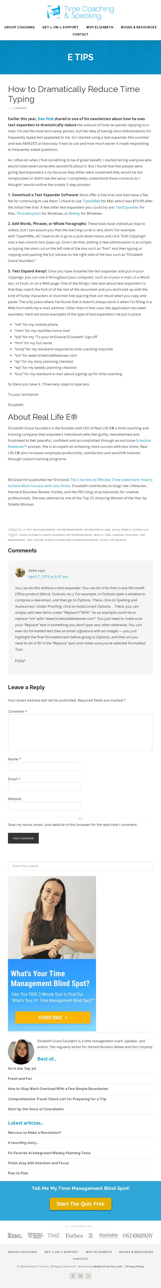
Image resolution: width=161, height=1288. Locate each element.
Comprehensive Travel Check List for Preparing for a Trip (57, 1099)
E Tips (27, 529)
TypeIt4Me (91, 200)
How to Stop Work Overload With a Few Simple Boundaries (58, 1089)
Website (14, 798)
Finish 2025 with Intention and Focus (38, 1163)
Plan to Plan (18, 1173)
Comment (17, 711)
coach (23, 535)
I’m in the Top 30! (22, 1069)
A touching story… (23, 1143)
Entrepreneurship (70, 529)
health (98, 535)
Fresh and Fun (20, 1079)
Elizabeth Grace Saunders (47, 535)
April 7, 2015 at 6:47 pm (48, 576)
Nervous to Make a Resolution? (34, 1133)
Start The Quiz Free (81, 1204)
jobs (108, 535)
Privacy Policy (135, 1266)
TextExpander (127, 207)
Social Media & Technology (130, 529)
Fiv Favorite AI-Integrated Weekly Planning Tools (49, 1153)
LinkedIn (118, 535)
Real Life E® (80, 12)
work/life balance (113, 540)
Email (14, 779)
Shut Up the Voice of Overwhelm (36, 1109)
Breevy (74, 213)
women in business (86, 540)
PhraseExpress (29, 213)
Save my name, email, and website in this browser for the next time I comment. (73, 824)
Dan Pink (46, 118)
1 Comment (19, 108)
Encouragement (44, 529)
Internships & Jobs (97, 529)
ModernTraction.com (107, 1266)
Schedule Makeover (57, 540)
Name (14, 759)
